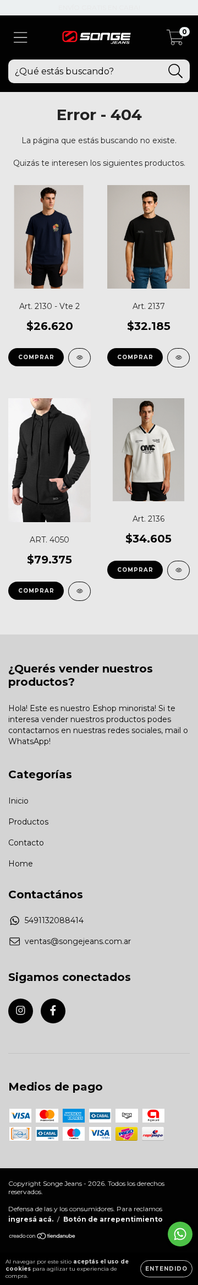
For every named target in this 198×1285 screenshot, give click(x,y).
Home (20, 864)
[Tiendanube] (42, 1237)
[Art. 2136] (178, 570)
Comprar (36, 357)
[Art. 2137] (178, 357)
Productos (28, 822)
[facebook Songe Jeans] (53, 1011)
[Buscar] (176, 71)
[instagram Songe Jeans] (20, 1011)
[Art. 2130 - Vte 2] (79, 357)
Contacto (26, 843)
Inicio (18, 801)
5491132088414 (54, 920)
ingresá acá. (30, 1219)
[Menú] (20, 37)
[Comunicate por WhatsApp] (180, 1234)
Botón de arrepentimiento (113, 1219)
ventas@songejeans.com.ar (78, 941)
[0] (175, 40)
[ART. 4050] (79, 591)
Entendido (166, 1268)
